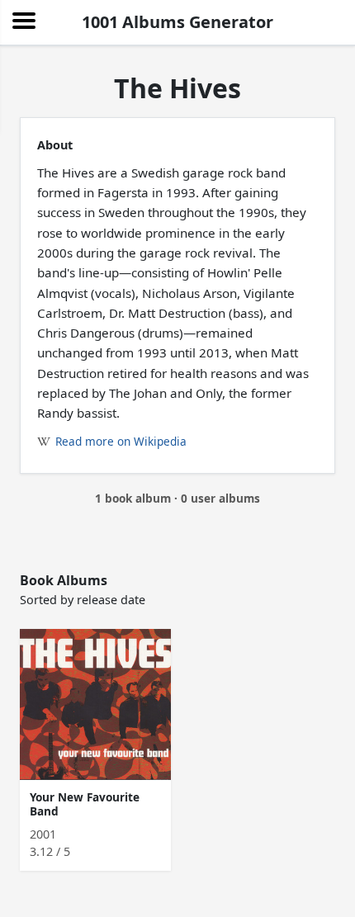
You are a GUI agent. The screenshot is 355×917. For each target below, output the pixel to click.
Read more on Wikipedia (121, 441)
